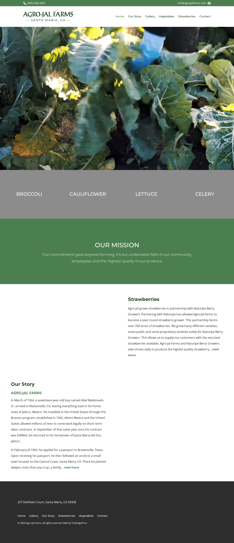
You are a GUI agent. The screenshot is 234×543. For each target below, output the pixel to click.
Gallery (150, 16)
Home (120, 16)
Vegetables (166, 16)
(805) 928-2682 (36, 3)
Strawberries (186, 16)
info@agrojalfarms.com (192, 3)
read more (71, 467)
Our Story (134, 16)
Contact (205, 16)
